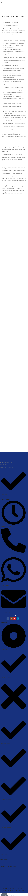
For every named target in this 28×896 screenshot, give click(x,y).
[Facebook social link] (8, 618)
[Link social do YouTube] (14, 618)
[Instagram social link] (11, 618)
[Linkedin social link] (18, 618)
